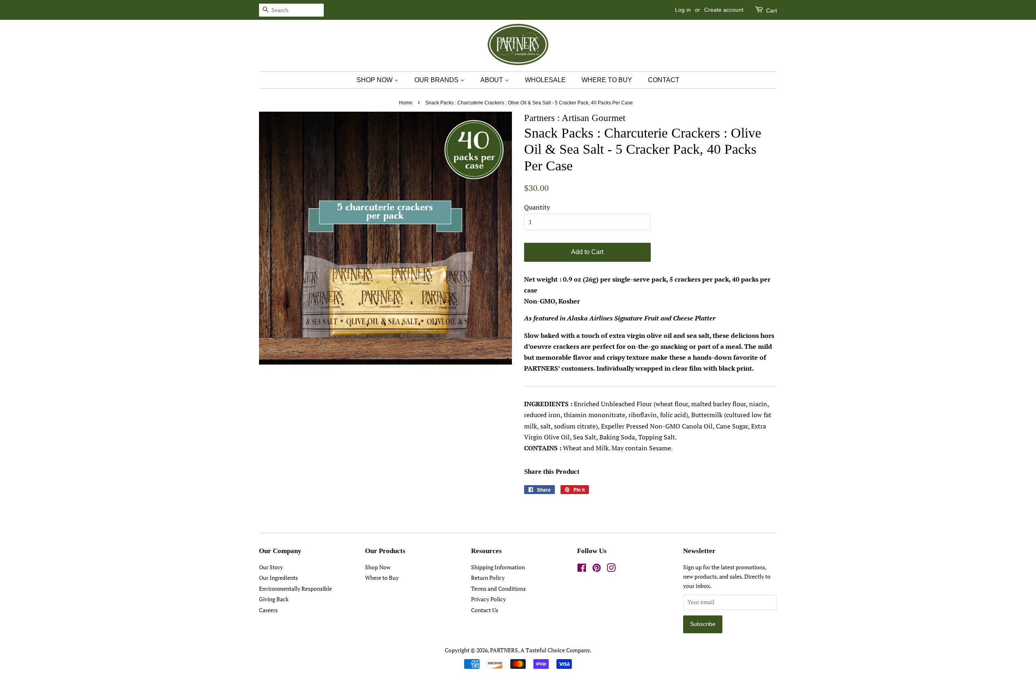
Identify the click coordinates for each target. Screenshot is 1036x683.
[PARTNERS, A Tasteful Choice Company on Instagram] (611, 569)
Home (405, 103)
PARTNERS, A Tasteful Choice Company (540, 650)
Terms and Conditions (498, 588)
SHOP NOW (375, 79)
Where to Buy (382, 577)
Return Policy (488, 577)
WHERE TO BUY (607, 79)
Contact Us (484, 610)
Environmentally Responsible (295, 588)
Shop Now (378, 567)
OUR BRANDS (437, 79)
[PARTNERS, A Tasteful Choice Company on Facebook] (581, 569)
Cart (770, 10)
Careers (268, 610)
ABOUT (492, 79)
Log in (683, 9)
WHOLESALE (545, 79)
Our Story (271, 567)
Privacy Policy (488, 599)
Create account (723, 9)
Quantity (537, 207)
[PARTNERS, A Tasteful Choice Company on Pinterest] (596, 569)
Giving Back (274, 599)
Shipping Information (498, 567)
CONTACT (663, 79)
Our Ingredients (278, 577)
